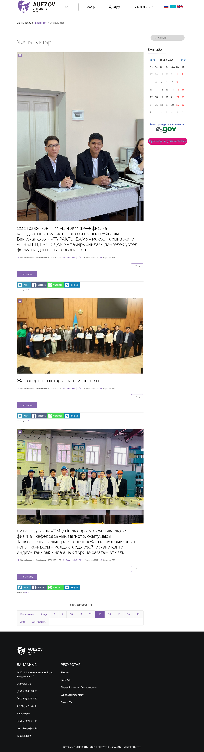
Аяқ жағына (39, 621)
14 (109, 614)
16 (128, 614)
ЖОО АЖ (65, 680)
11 (80, 614)
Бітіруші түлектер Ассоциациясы (79, 687)
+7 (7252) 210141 (144, 7)
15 (119, 614)
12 (90, 614)
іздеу (116, 7)
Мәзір (90, 7)
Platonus (65, 672)
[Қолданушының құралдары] (137, 266)
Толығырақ (27, 274)
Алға (22, 621)
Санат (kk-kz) (71, 257)
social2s (26, 290)
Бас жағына (27, 614)
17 (138, 614)
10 (71, 614)
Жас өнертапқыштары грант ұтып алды (58, 380)
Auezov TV (66, 702)
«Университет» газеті (72, 694)
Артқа (43, 614)
